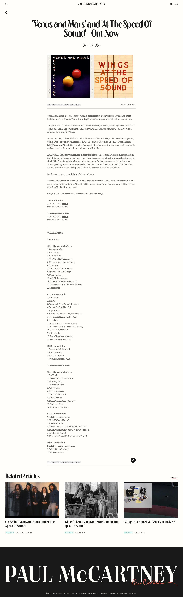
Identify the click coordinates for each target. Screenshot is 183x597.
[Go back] (6, 12)
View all (174, 477)
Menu (175, 4)
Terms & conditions (118, 593)
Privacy (132, 593)
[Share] (133, 460)
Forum (104, 593)
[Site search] (6, 4)
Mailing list (93, 593)
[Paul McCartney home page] (91, 4)
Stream (82, 593)
